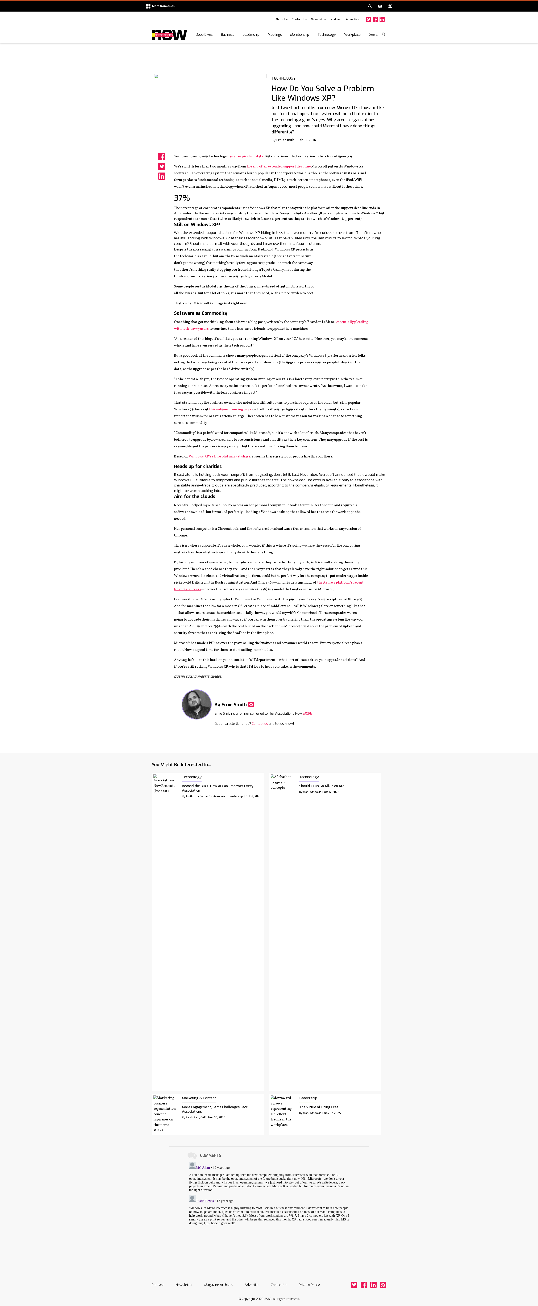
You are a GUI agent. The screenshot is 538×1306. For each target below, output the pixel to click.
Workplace (352, 34)
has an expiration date (245, 156)
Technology (327, 34)
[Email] (251, 704)
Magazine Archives (218, 1285)
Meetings (275, 34)
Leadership (251, 34)
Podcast (336, 19)
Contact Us (299, 19)
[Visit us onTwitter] (368, 19)
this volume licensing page (230, 409)
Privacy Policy (309, 1285)
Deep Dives (204, 34)
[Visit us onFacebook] (375, 19)
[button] (161, 6)
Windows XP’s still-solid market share (219, 456)
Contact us (260, 723)
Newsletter (319, 19)
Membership (299, 34)
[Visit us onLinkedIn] (382, 19)
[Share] (161, 156)
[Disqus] (269, 1212)
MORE (307, 713)
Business (227, 34)
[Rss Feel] (383, 1285)
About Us (281, 19)
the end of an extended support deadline (279, 166)
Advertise (352, 19)
